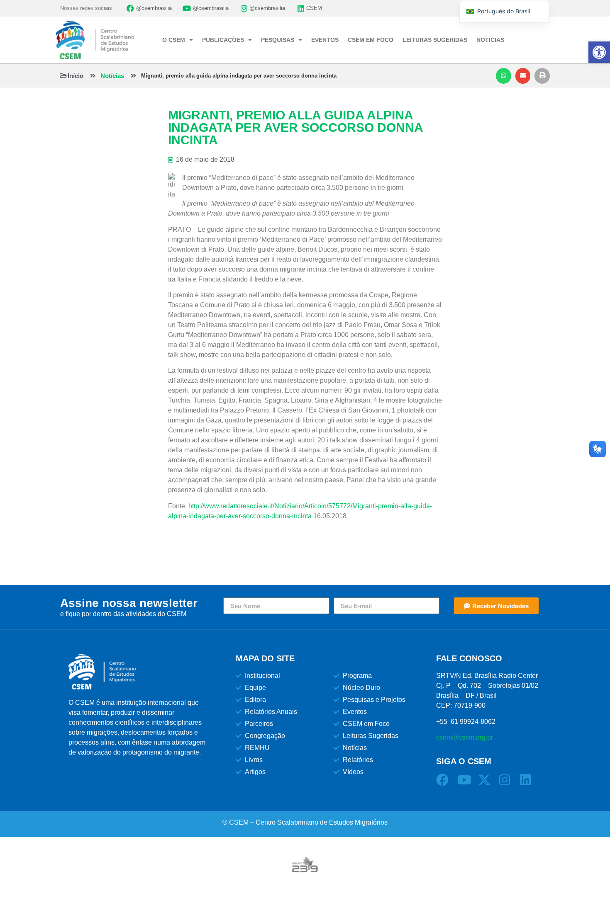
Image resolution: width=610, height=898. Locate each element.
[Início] (63, 76)
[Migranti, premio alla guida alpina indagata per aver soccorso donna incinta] (133, 76)
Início (75, 75)
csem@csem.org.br (464, 737)
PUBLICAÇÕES (223, 39)
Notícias (112, 75)
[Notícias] (93, 76)
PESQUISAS (277, 39)
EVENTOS (325, 39)
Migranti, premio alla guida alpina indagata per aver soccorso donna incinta (239, 76)
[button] (503, 76)
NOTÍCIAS (490, 39)
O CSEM (173, 39)
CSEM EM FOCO (370, 39)
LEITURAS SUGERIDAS (435, 39)
